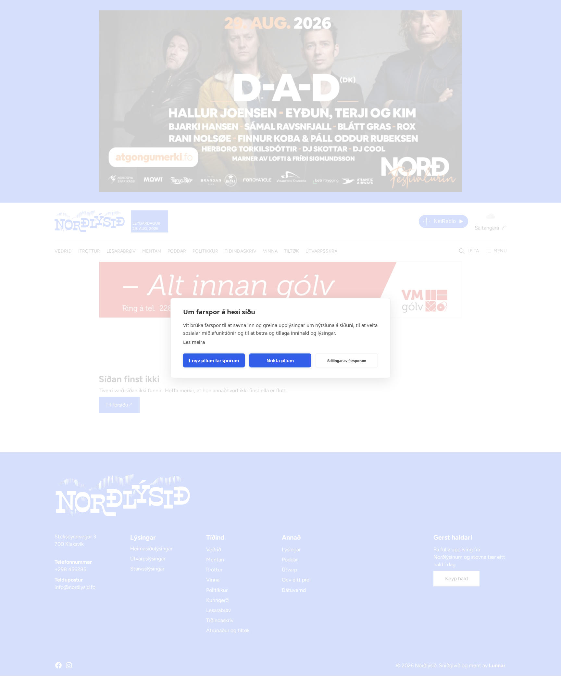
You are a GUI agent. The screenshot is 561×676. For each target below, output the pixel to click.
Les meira (194, 342)
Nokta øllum (280, 360)
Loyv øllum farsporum (214, 360)
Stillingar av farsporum (346, 360)
